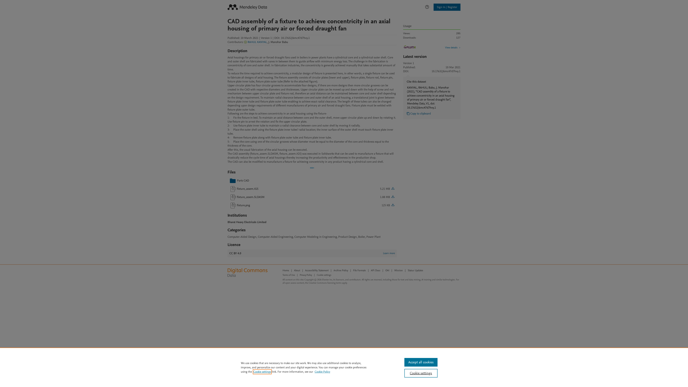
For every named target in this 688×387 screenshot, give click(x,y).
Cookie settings (262, 372)
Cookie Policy (322, 372)
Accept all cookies (421, 362)
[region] (344, 367)
